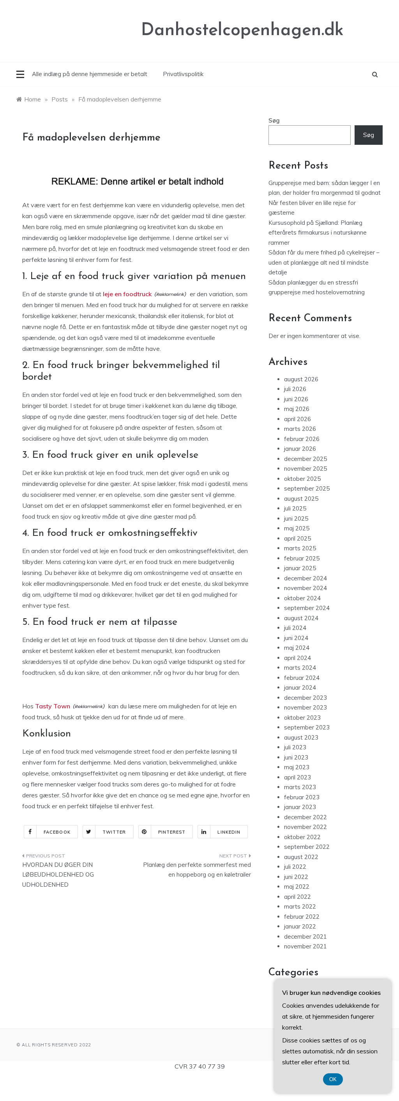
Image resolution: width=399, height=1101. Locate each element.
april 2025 (297, 538)
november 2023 (305, 707)
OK (333, 1079)
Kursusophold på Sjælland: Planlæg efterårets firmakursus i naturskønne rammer (317, 232)
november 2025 (305, 468)
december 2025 (305, 458)
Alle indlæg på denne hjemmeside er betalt (89, 74)
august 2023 (301, 737)
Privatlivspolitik (183, 74)
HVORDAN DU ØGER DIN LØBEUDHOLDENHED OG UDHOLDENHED (58, 874)
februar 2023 (302, 797)
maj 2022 (296, 886)
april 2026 (297, 419)
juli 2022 (295, 866)
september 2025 (307, 488)
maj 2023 (296, 767)
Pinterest (172, 832)
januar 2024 (300, 687)
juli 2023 (295, 747)
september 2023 (307, 727)
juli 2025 (295, 508)
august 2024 (301, 618)
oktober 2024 (302, 598)
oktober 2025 (302, 478)
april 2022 (297, 896)
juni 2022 (296, 876)
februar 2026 (302, 439)
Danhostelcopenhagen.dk (242, 30)
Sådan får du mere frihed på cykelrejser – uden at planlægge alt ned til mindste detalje (324, 262)
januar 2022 (300, 926)
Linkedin (228, 832)
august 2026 (301, 379)
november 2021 (305, 946)
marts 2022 (300, 906)
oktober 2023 (302, 717)
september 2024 (307, 608)
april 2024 (297, 658)
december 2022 (305, 817)
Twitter (114, 832)
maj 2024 (296, 647)
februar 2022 (302, 916)
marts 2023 (300, 787)
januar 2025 (300, 568)
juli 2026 (295, 389)
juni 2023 (296, 757)
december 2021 (305, 936)
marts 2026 (300, 428)
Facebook (57, 832)
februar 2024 (302, 677)
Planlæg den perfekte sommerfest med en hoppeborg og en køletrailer (197, 870)
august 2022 (301, 857)
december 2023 (305, 697)
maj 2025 (296, 528)
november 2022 (305, 827)
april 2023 (297, 777)
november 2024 (305, 588)
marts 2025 (300, 548)
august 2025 (301, 498)
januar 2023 (300, 807)
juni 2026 (296, 399)
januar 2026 (300, 448)
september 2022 (307, 846)
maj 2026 (296, 409)
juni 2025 (296, 518)
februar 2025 (302, 558)
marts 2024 (300, 667)
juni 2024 (296, 638)
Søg (274, 120)
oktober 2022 (302, 837)
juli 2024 (295, 627)
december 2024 (305, 578)
